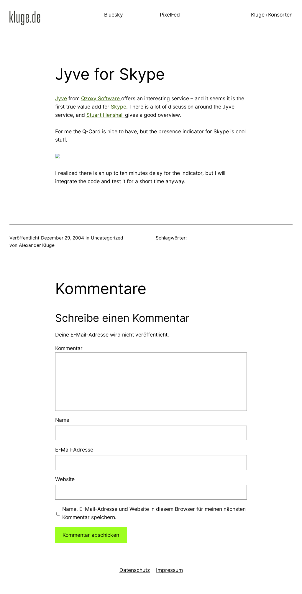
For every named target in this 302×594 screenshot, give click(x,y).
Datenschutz (134, 570)
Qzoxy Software (101, 98)
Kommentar (69, 348)
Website (65, 479)
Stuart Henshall (105, 115)
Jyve (61, 98)
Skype (118, 107)
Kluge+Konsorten (272, 15)
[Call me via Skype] (57, 156)
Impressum (169, 570)
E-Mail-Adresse (74, 450)
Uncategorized (107, 238)
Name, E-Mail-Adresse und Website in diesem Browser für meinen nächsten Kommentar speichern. (154, 513)
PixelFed (170, 15)
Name (62, 420)
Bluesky (113, 15)
